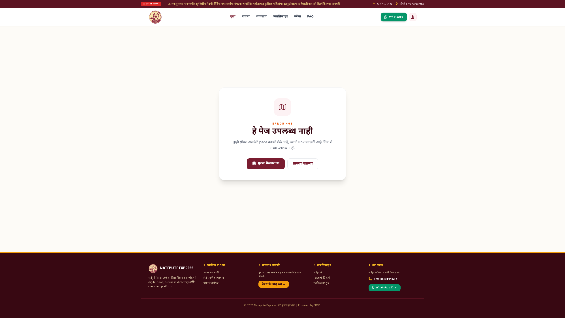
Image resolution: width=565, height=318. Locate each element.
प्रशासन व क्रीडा (210, 283)
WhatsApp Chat (386, 288)
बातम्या (246, 17)
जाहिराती (318, 272)
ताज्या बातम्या (303, 163)
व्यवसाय (261, 17)
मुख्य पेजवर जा (268, 163)
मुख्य (232, 17)
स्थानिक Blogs (321, 283)
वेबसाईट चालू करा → (273, 284)
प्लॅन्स (297, 17)
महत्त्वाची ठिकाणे (322, 278)
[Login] (413, 17)
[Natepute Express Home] (155, 17)
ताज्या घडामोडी (211, 272)
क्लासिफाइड (280, 17)
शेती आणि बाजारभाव (213, 278)
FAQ (310, 17)
